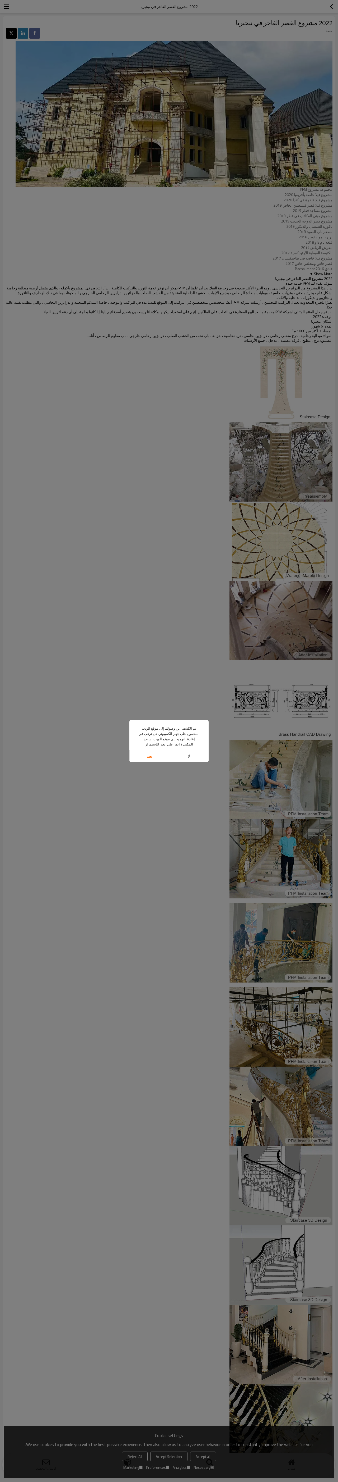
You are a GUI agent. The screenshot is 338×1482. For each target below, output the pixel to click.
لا (189, 756)
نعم (149, 756)
